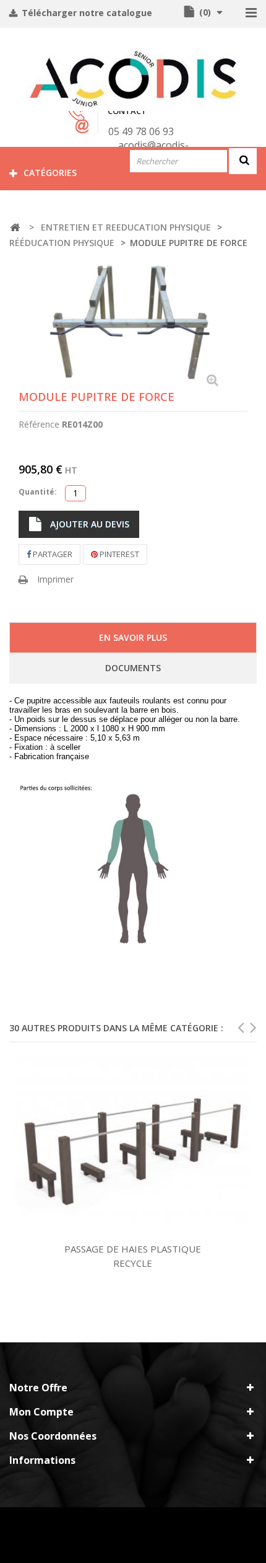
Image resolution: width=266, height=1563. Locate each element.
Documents (133, 668)
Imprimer (55, 579)
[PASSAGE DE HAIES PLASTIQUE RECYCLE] (132, 1145)
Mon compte (41, 1412)
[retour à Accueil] (15, 228)
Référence (39, 424)
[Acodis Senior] (133, 78)
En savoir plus (133, 637)
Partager (51, 554)
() (205, 12)
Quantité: (38, 492)
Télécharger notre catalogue (85, 13)
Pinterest (118, 554)
